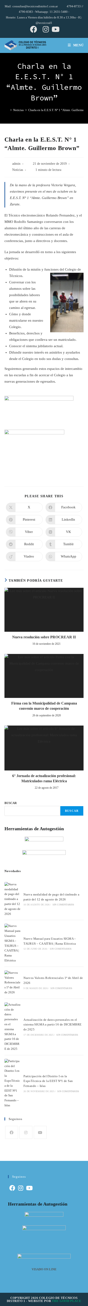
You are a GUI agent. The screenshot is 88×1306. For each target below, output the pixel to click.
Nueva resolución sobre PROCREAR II (44, 637)
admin (16, 163)
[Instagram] (25, 1132)
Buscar (72, 811)
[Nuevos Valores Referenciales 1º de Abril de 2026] (12, 982)
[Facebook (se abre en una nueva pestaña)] (33, 29)
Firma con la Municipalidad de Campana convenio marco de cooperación (44, 705)
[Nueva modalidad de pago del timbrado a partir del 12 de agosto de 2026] (12, 899)
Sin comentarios (63, 904)
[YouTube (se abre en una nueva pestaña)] (55, 29)
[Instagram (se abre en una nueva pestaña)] (45, 29)
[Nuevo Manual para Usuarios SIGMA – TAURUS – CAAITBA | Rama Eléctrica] (12, 943)
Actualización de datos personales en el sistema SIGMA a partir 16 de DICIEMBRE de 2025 (52, 1024)
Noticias (17, 170)
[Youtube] (40, 1132)
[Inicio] (6, 110)
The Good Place (66, 1301)
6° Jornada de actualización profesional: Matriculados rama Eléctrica (44, 778)
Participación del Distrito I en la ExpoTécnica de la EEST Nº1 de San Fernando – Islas (48, 1081)
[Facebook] (11, 1132)
